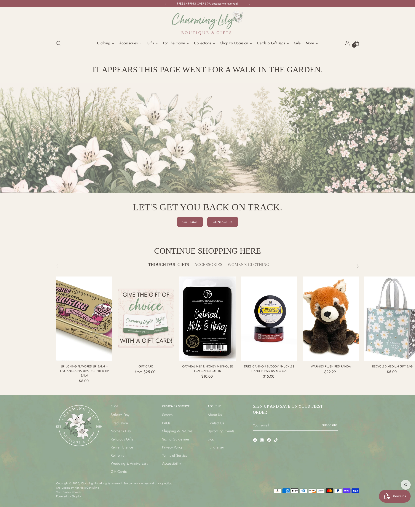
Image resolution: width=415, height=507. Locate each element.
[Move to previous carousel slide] (60, 266)
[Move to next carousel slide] (355, 266)
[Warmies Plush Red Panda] (331, 319)
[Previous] (165, 3)
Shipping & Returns (177, 431)
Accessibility (171, 463)
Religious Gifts (122, 439)
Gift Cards (119, 471)
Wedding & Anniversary (129, 463)
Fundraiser (216, 447)
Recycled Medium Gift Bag (392, 366)
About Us (215, 414)
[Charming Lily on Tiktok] (276, 441)
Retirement (119, 455)
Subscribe (330, 425)
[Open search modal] (58, 43)
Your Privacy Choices (68, 492)
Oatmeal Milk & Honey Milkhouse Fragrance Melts (207, 368)
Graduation (119, 423)
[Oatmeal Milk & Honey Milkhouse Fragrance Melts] (207, 319)
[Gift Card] (146, 319)
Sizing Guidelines (176, 439)
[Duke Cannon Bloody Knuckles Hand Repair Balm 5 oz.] (269, 319)
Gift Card (146, 366)
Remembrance (122, 447)
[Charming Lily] (207, 23)
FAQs (166, 423)
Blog (211, 439)
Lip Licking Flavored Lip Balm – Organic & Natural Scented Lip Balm (84, 371)
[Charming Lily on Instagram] (262, 441)
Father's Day (120, 414)
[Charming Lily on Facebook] (255, 441)
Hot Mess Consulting (87, 488)
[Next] (249, 3)
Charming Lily (89, 483)
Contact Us (216, 423)
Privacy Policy (172, 447)
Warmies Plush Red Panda (331, 366)
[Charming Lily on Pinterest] (269, 441)
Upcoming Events (221, 431)
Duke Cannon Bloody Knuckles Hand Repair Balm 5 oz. (269, 368)
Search (167, 414)
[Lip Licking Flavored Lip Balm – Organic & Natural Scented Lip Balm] (84, 319)
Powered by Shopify (68, 496)
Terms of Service (175, 455)
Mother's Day (121, 431)
